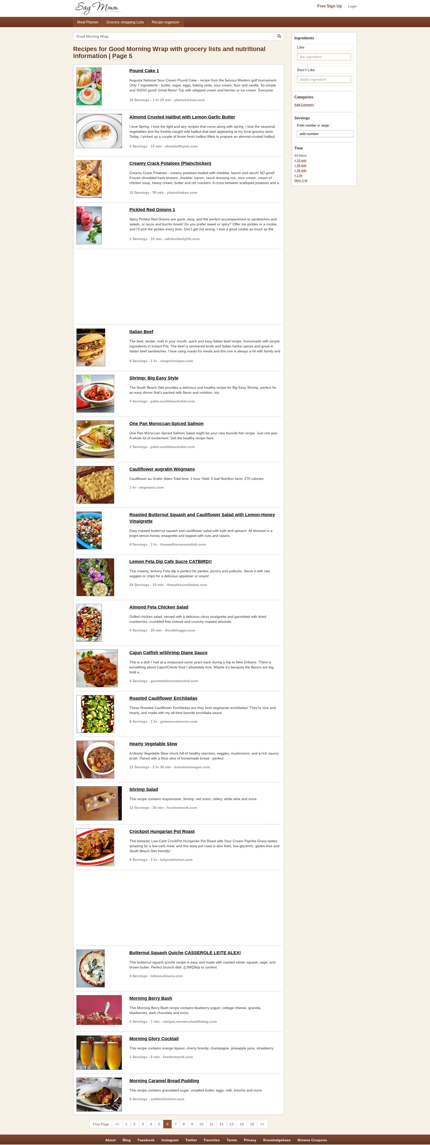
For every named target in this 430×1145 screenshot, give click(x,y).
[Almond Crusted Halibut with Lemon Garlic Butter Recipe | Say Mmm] (99, 131)
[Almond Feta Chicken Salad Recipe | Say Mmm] (99, 623)
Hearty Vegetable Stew (153, 743)
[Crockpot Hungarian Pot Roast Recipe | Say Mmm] (99, 847)
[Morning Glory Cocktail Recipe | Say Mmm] (99, 1052)
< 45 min (300, 170)
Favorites (212, 1140)
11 (211, 1124)
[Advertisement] (178, 286)
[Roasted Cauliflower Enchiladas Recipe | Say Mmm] (99, 714)
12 (221, 1124)
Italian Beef (141, 331)
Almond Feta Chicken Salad (158, 607)
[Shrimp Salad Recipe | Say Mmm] (99, 803)
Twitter (191, 1140)
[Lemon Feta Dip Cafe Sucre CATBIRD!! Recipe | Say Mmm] (99, 577)
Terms (232, 1140)
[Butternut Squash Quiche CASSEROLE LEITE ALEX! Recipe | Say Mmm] (99, 968)
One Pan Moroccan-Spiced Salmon (166, 423)
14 (242, 1124)
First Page (101, 1124)
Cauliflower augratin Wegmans (162, 469)
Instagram (169, 1140)
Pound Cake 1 (144, 70)
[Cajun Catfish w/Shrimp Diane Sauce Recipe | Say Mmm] (99, 668)
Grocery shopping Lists (125, 22)
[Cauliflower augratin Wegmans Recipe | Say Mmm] (99, 485)
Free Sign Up (329, 6)
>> (262, 1124)
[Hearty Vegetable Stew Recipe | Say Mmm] (99, 759)
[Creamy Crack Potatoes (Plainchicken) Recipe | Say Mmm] (99, 179)
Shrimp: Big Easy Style (153, 378)
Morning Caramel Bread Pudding (164, 1080)
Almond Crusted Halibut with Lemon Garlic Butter (182, 117)
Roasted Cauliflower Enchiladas (163, 698)
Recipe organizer (165, 22)
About (110, 1140)
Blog (127, 1140)
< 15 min (300, 160)
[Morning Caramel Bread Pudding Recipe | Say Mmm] (99, 1095)
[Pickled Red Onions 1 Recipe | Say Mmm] (99, 225)
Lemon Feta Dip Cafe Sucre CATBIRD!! (170, 561)
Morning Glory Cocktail (154, 1038)
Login (352, 6)
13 (232, 1124)
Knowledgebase (277, 1140)
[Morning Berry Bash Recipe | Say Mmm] (99, 1010)
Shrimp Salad (143, 789)
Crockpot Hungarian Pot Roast (162, 831)
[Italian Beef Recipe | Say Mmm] (99, 347)
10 (201, 1124)
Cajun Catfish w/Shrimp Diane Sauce (168, 652)
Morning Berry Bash (150, 998)
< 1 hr (298, 175)
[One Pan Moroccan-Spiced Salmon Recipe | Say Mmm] (99, 439)
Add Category (304, 105)
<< (117, 1124)
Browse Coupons (312, 1140)
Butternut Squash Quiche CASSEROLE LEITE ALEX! (185, 952)
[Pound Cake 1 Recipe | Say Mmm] (99, 86)
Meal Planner (88, 22)
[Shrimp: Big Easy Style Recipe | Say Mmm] (99, 394)
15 (252, 1124)
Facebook (146, 1140)
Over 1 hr (301, 180)
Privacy (250, 1140)
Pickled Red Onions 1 (152, 209)
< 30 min (300, 165)
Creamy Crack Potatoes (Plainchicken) (170, 163)
